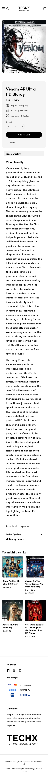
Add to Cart (24, 134)
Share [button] (12, 142)
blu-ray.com (22, 526)
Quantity (9, 122)
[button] (3, 9)
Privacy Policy (28, 768)
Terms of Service (13, 768)
